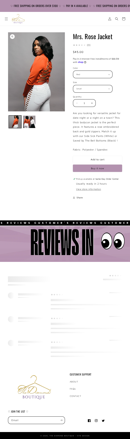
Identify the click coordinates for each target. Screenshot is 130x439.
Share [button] (80, 197)
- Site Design (82, 435)
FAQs (73, 388)
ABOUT (74, 381)
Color (75, 68)
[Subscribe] (61, 420)
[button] (6, 18)
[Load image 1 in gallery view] (15, 121)
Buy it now (97, 168)
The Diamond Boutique (61, 435)
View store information (88, 189)
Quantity (77, 96)
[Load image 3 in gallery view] (29, 121)
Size (75, 82)
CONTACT (75, 396)
